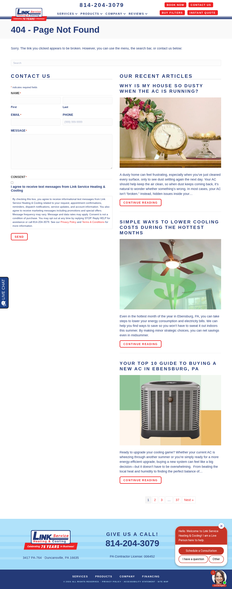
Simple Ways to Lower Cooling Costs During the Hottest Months (169, 227)
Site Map (163, 582)
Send (19, 236)
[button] (76, 13)
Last (65, 107)
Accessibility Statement (139, 582)
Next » (189, 500)
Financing (151, 576)
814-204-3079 (102, 5)
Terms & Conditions (93, 222)
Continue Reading (142, 202)
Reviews (136, 13)
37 (177, 500)
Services (65, 13)
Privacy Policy (68, 222)
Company (113, 13)
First (14, 107)
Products (89, 13)
